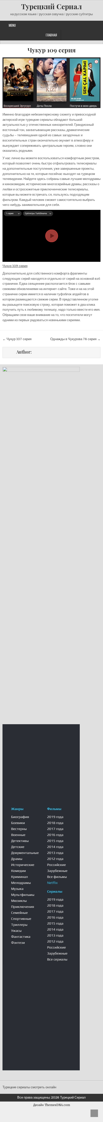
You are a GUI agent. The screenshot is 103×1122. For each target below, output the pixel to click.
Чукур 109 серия (52, 50)
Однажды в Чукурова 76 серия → (75, 339)
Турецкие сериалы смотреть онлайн (29, 1087)
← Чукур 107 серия (17, 339)
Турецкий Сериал (51, 6)
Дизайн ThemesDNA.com (51, 1105)
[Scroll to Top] (94, 1113)
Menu (12, 25)
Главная (51, 34)
